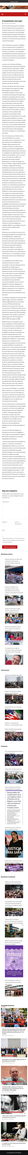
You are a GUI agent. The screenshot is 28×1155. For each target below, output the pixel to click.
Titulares (4, 1023)
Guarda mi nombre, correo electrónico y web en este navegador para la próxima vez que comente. (13, 540)
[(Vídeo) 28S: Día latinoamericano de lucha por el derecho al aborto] (14, 777)
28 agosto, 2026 (11, 1035)
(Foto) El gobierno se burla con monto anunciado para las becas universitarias (13, 982)
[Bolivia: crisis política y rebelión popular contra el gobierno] (14, 698)
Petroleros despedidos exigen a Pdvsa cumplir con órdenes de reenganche (13, 628)
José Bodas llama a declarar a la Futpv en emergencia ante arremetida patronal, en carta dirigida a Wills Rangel (13, 1088)
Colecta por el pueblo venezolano (13, 675)
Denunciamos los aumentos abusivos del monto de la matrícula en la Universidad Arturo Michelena (14, 921)
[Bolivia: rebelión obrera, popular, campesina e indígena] (14, 736)
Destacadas (19, 1023)
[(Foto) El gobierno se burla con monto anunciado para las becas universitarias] (14, 990)
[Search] (25, 14)
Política (4, 1025)
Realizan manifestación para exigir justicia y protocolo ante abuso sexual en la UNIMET (13, 942)
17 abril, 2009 (13, 23)
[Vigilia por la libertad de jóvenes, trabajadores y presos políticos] (14, 891)
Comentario (6, 501)
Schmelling (5, 1035)
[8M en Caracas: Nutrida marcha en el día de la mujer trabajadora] (14, 867)
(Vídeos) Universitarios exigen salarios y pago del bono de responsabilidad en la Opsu (12, 610)
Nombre (4, 522)
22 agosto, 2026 (11, 1091)
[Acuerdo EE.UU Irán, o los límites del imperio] (14, 714)
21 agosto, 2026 (11, 1119)
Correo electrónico (18, 523)
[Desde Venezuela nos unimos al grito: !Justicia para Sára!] (14, 844)
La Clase (4, 1112)
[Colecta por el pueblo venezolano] (14, 682)
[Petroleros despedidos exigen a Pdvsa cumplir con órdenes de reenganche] (14, 638)
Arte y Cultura (10, 1112)
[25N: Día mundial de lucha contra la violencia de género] (14, 760)
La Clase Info (5, 23)
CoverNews (10, 1152)
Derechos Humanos (11, 1023)
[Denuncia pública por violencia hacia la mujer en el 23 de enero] (14, 807)
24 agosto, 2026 (11, 1062)
